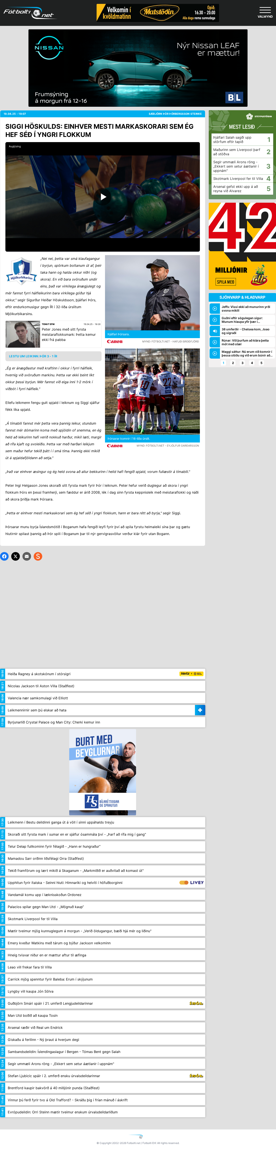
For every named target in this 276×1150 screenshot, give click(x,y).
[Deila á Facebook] (4, 556)
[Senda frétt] (26, 556)
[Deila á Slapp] (38, 556)
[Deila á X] (15, 556)
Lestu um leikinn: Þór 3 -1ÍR (33, 356)
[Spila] (102, 196)
